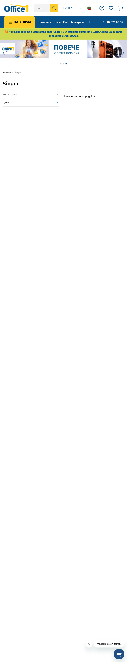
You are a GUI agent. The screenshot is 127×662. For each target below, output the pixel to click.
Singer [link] (17, 72)
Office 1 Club (61, 22)
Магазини (77, 22)
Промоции (44, 22)
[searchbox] (46, 8)
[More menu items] (89, 22)
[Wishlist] (111, 8)
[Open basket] (120, 8)
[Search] (54, 8)
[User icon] (102, 8)
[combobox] (72, 8)
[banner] (63, 49)
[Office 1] (16, 8)
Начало (7, 72)
